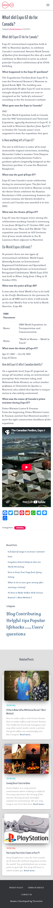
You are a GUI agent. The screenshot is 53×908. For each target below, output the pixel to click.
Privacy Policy (16, 888)
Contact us (26, 895)
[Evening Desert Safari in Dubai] (26, 758)
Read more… (25, 734)
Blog (10, 614)
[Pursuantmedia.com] (9, 5)
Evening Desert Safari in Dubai (18, 783)
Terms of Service (36, 888)
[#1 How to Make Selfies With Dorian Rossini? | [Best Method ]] (26, 685)
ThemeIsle (38, 901)
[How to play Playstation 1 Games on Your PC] (26, 828)
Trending (20, 528)
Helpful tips (17, 620)
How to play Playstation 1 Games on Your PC (23, 852)
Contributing (28, 614)
